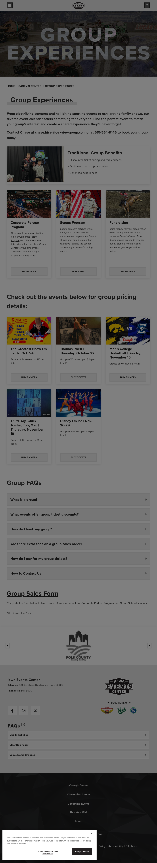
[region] (49, 845)
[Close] (91, 833)
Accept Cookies (82, 851)
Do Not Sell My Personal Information (47, 852)
